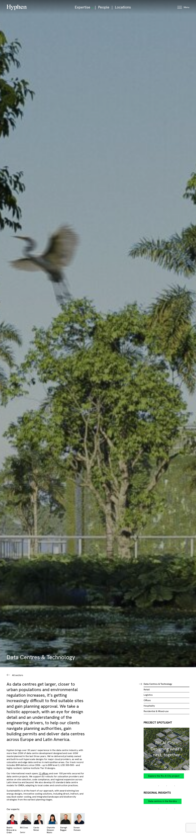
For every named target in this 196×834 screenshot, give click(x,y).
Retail (147, 689)
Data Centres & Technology (158, 683)
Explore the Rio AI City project (163, 775)
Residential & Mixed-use (156, 711)
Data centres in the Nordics (162, 801)
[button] (183, 7)
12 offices (43, 773)
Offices (147, 700)
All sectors (17, 675)
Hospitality (149, 705)
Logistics (148, 694)
